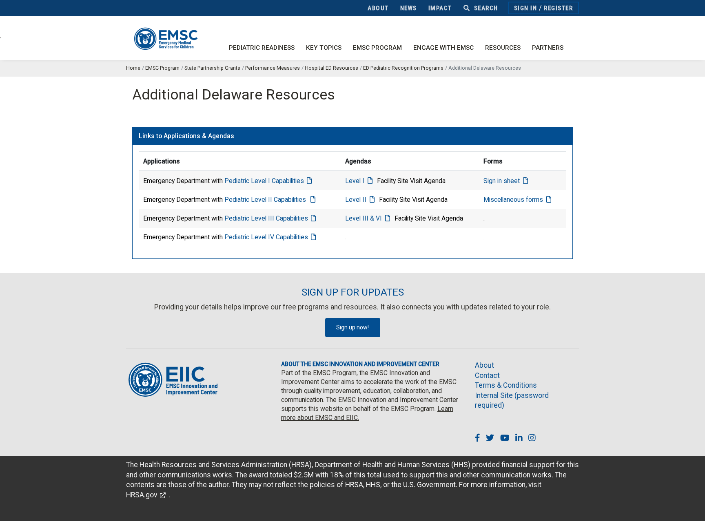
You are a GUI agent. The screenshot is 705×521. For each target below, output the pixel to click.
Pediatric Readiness (262, 47)
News (408, 8)
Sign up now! (352, 327)
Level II (355, 199)
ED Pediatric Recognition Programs (403, 68)
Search (485, 8)
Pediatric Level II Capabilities (266, 199)
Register (558, 8)
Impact (440, 8)
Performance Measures (272, 68)
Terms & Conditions (506, 385)
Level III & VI (363, 218)
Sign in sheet (501, 181)
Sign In (525, 8)
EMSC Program (377, 47)
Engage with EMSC (443, 47)
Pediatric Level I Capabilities (264, 181)
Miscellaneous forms (513, 199)
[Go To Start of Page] (691, 507)
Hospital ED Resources (331, 68)
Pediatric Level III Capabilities (266, 218)
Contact (487, 375)
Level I (354, 181)
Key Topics (323, 47)
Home (133, 68)
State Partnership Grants (212, 68)
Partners (547, 47)
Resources (503, 47)
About (378, 8)
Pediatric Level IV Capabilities (266, 237)
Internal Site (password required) (512, 400)
